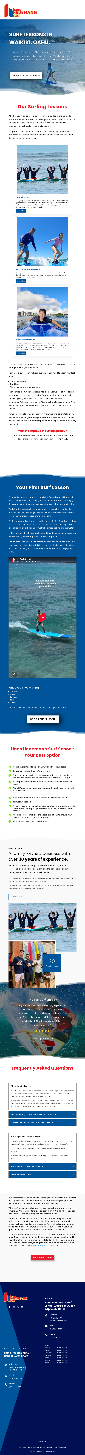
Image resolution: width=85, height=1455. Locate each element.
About (49, 1447)
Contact (62, 1447)
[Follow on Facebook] (9, 1307)
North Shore (33, 1447)
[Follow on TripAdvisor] (22, 1307)
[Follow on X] (17, 1307)
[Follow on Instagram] (13, 1307)
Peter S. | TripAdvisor (42, 1038)
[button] (63, 1355)
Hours (47, 1345)
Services (22, 1447)
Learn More (21, 211)
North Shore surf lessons (45, 1245)
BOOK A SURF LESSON (25, 75)
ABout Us (16, 897)
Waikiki (42, 1447)
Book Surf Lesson (42, 1257)
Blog (55, 1447)
